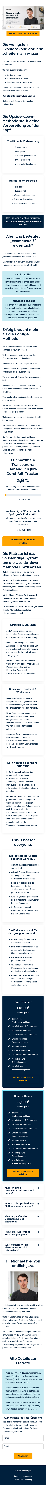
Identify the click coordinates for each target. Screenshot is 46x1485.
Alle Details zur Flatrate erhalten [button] (23, 33)
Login (16, 1476)
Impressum (27, 1476)
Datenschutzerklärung (23, 1479)
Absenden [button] (23, 1456)
